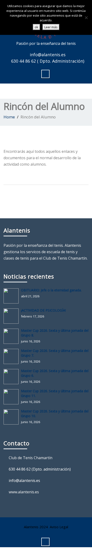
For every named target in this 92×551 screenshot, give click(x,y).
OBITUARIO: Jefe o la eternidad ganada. (51, 290)
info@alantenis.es (48, 54)
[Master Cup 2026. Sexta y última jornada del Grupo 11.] (12, 396)
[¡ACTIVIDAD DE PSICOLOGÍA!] (12, 316)
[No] (86, 17)
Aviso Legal (59, 526)
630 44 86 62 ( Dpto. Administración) (47, 61)
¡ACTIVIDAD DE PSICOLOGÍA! (43, 310)
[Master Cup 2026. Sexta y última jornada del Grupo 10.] (12, 417)
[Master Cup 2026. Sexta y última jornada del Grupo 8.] (12, 336)
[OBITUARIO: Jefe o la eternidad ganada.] (12, 296)
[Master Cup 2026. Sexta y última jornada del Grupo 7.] (12, 356)
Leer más (51, 27)
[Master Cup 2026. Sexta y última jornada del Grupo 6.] (12, 376)
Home (9, 117)
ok (36, 27)
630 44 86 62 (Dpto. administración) (40, 469)
